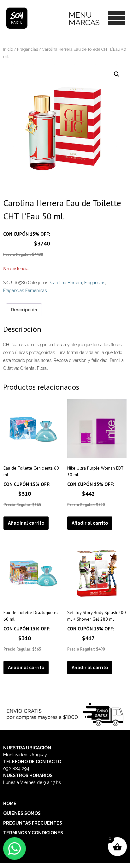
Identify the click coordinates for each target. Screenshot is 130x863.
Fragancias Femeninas (25, 290)
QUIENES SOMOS (22, 813)
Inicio (8, 49)
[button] (116, 74)
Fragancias (27, 49)
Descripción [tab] (24, 309)
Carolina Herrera (66, 282)
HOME (9, 803)
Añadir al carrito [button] (26, 523)
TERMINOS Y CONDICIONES (33, 832)
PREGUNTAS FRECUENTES (32, 823)
